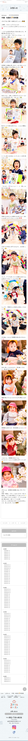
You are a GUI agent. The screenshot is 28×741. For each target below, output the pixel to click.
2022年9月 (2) (7, 641)
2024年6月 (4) (7, 599)
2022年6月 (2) (7, 646)
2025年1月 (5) (7, 583)
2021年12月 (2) (7, 660)
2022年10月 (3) (7, 639)
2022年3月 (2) (7, 651)
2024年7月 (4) (7, 597)
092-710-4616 (15, 717)
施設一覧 (3, 697)
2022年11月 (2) (7, 637)
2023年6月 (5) (7, 623)
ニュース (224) (6, 535)
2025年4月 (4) (7, 578)
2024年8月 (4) (7, 595)
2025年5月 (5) (7, 576)
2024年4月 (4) (7, 602)
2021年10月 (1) (7, 663)
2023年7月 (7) (7, 621)
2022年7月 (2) (7, 644)
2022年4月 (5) (7, 649)
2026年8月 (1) (7, 550)
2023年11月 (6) (7, 615)
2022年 (5, 634)
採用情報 (16, 697)
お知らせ (11, 15)
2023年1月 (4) (7, 630)
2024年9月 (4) (7, 594)
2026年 (5, 549)
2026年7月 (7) (7, 552)
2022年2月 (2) (7, 652)
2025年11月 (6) (7, 566)
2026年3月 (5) (7, 555)
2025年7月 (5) (7, 573)
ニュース (16, 15)
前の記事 (5, 523)
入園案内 (10, 697)
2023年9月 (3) (7, 618)
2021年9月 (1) (7, 665)
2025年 (5, 563)
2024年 (5, 587)
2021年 (5, 658)
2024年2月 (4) (7, 605)
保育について (18, 696)
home (2, 693)
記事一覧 (14, 523)
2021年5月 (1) (7, 668)
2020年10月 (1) (7, 681)
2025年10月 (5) (7, 568)
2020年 (5, 676)
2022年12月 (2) (7, 636)
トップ (3, 696)
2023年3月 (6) (7, 628)
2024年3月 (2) (7, 604)
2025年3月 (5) (7, 579)
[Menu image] (14, 727)
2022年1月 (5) (7, 654)
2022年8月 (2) (7, 642)
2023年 (5, 611)
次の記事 (23, 523)
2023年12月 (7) (7, 613)
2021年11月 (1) (7, 662)
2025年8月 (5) (7, 571)
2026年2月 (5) (7, 557)
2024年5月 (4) (7, 600)
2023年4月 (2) (7, 626)
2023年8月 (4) (7, 620)
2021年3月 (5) (7, 670)
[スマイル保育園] (4, 2)
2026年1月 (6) (7, 558)
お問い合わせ (14, 713)
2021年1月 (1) (7, 672)
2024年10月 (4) (7, 592)
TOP (24, 689)
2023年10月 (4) (7, 616)
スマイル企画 (10, 696)
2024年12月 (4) (7, 589)
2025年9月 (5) (7, 569)
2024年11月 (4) (7, 590)
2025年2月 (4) (7, 581)
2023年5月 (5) (7, 625)
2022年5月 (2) (7, 647)
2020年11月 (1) (7, 679)
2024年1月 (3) (7, 607)
